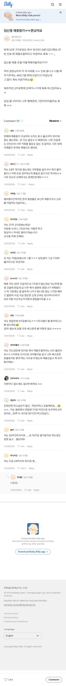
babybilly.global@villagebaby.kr (20, 605)
